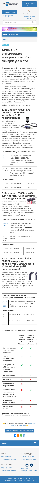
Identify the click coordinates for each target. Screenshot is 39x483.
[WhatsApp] (21, 435)
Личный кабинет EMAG (29, 17)
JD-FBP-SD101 (5, 157)
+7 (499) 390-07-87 (9, 16)
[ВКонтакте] (15, 435)
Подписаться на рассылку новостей (19, 431)
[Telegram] (24, 435)
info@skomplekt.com (8, 460)
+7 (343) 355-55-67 (27, 456)
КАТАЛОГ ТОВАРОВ (10, 34)
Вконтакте (22, 426)
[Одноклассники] (18, 435)
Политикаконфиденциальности (29, 469)
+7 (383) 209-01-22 (7, 468)
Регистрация (31, 14)
